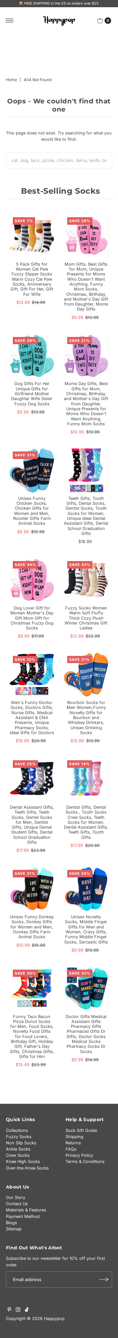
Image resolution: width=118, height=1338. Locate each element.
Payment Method (23, 1216)
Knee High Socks (23, 1161)
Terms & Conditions (85, 1161)
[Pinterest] (9, 1310)
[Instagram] (18, 1310)
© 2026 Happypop (46, 1318)
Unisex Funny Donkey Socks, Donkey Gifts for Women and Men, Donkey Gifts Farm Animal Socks (32, 926)
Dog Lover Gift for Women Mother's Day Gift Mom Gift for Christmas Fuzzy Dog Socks (31, 618)
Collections (17, 1130)
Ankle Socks (18, 1149)
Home (11, 79)
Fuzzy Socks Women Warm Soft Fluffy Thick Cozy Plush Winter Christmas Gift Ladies (86, 618)
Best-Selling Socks (60, 191)
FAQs (71, 1149)
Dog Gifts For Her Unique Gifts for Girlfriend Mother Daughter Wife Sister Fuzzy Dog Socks (31, 393)
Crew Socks (18, 1155)
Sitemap (14, 1228)
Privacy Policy (79, 1155)
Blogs (11, 1222)
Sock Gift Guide (81, 1130)
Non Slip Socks (21, 1142)
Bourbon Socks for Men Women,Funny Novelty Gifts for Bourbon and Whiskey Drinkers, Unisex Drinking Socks (86, 717)
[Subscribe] (104, 1279)
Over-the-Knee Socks (27, 1168)
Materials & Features (26, 1209)
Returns (73, 1142)
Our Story (15, 1197)
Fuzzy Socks (18, 1136)
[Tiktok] (27, 1310)
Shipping (74, 1136)
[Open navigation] (10, 20)
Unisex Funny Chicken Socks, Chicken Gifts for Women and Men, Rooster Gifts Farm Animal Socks (32, 511)
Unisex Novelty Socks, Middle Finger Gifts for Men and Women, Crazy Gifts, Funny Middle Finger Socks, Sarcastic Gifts (86, 929)
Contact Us (17, 1203)
